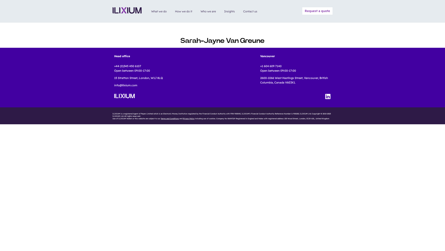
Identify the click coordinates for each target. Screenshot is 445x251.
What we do (159, 11)
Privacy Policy (189, 118)
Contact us (250, 11)
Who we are (208, 11)
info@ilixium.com (125, 85)
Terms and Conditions (170, 118)
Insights (229, 11)
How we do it (183, 11)
